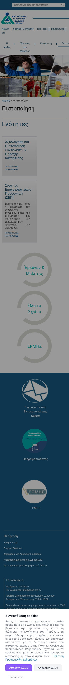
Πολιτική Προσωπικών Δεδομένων (34, 657)
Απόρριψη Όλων (48, 667)
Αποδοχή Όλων (18, 667)
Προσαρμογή (15, 676)
